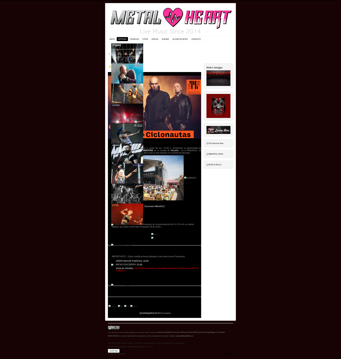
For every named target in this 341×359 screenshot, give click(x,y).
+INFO (156, 346)
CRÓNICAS (134, 39)
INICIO (112, 39)
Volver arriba (228, 354)
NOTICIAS (122, 39)
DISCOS (155, 39)
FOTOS (145, 39)
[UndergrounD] (218, 78)
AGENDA (165, 39)
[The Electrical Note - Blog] (214, 143)
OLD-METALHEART (180, 39)
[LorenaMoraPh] (218, 129)
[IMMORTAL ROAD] (214, 153)
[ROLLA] (213, 164)
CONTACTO (196, 39)
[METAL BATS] (218, 105)
